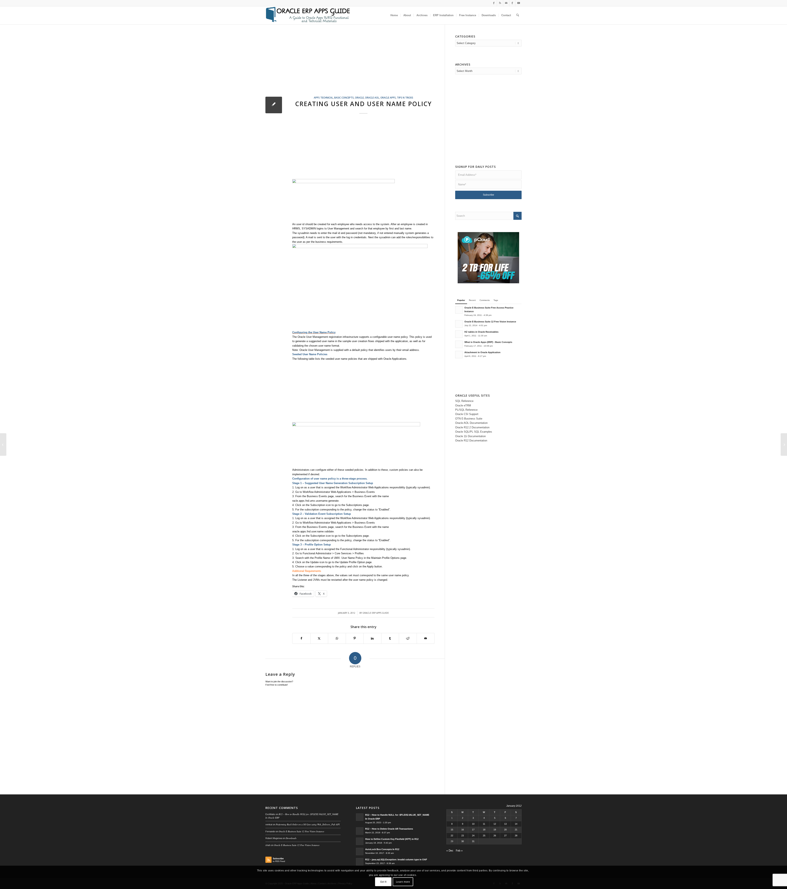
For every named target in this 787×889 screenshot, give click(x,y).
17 (473, 829)
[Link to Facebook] (494, 3)
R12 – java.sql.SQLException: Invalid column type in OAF (396, 859)
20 (505, 829)
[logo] (307, 15)
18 (484, 829)
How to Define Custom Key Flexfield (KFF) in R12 (392, 839)
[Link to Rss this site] (500, 3)
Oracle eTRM (463, 405)
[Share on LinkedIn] (372, 638)
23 (462, 835)
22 (452, 835)
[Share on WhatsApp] (337, 638)
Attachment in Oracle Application (482, 352)
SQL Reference (464, 401)
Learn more (403, 881)
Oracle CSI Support (466, 414)
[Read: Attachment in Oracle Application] (459, 354)
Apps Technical (323, 97)
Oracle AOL (372, 97)
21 (516, 829)
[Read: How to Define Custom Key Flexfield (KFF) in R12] (359, 841)
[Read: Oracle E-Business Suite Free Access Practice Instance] (459, 310)
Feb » (459, 850)
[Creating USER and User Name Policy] (273, 105)
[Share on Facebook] (301, 638)
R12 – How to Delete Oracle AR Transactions (389, 829)
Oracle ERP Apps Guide (376, 612)
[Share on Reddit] (408, 638)
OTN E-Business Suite (468, 418)
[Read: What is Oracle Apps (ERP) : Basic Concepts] (459, 344)
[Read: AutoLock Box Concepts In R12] (359, 851)
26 (495, 835)
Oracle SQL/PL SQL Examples (473, 431)
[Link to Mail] (506, 3)
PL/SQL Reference (466, 409)
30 (462, 841)
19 (495, 829)
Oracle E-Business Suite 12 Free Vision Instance (490, 321)
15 (452, 829)
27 (505, 835)
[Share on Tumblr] (390, 638)
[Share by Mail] (425, 638)
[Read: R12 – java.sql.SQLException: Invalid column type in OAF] (359, 861)
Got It (383, 881)
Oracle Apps (388, 97)
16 (462, 829)
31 (473, 841)
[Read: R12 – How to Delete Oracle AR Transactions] (359, 831)
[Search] (518, 15)
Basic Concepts (344, 97)
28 (516, 835)
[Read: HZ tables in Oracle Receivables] (459, 334)
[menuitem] (394, 15)
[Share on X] (319, 638)
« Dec (449, 850)
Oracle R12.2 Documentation (472, 427)
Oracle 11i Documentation (470, 436)
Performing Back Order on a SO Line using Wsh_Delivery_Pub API (308, 824)
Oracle (359, 97)
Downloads (291, 838)
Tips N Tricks (405, 97)
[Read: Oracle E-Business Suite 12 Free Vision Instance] (459, 324)
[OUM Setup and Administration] (3, 444)
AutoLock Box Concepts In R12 (382, 849)
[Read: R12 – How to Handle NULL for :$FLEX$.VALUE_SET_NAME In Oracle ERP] (359, 817)
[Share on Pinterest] (355, 638)
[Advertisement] (355, 65)
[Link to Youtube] (518, 3)
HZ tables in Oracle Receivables (481, 332)
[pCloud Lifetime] (488, 282)
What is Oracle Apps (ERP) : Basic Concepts (488, 342)
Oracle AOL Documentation (471, 422)
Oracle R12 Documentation (471, 440)
